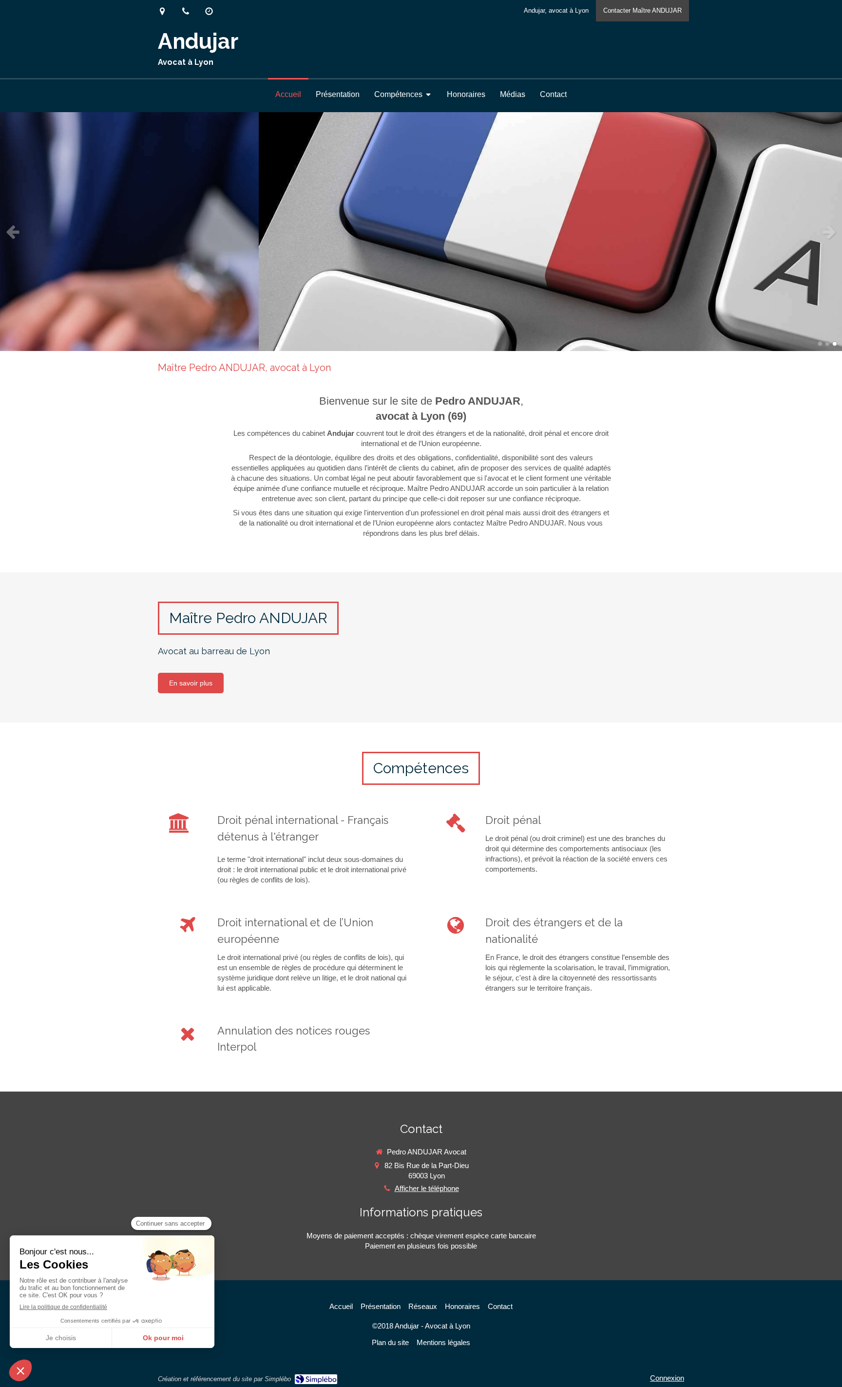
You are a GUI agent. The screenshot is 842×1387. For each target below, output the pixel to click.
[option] (421, 231)
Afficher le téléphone (427, 1188)
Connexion (667, 1378)
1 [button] (820, 343)
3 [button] (834, 343)
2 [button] (827, 343)
